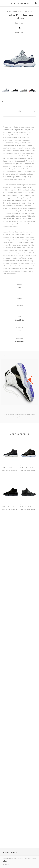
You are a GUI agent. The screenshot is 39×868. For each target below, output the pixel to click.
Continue (6, 864)
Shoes (9, 11)
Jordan (15, 11)
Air (19, 330)
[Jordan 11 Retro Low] (6, 90)
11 (21, 11)
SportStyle (19, 320)
